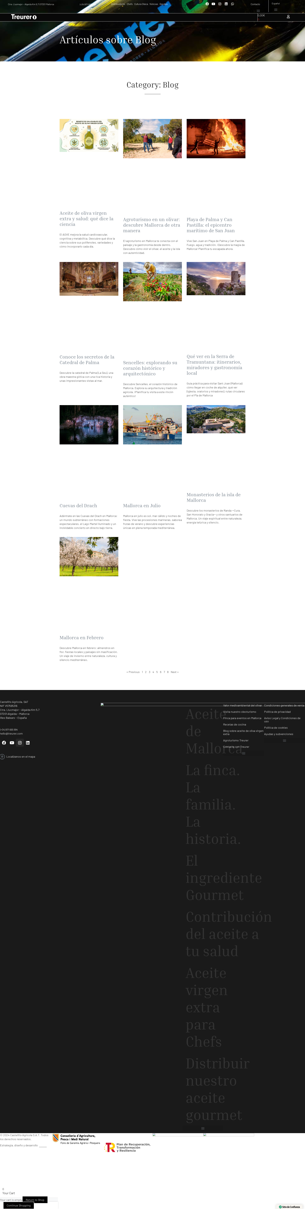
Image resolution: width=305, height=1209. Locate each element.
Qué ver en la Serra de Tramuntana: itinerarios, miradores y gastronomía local (214, 364)
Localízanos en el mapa (20, 756)
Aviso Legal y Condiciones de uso (282, 719)
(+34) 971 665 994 (88, 4)
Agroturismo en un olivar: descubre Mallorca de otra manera (151, 224)
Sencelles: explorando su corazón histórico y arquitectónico (150, 368)
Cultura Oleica (141, 4)
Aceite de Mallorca (204, 730)
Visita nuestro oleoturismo (239, 711)
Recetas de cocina (234, 724)
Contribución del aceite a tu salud (204, 933)
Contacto (255, 4)
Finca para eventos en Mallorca (242, 718)
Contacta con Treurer (236, 746)
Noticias (154, 4)
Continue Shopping (19, 1205)
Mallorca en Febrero (82, 637)
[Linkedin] (226, 4)
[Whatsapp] (232, 4)
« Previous (133, 672)
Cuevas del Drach (78, 505)
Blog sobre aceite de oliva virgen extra (243, 732)
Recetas (164, 4)
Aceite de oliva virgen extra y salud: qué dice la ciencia (86, 218)
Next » (175, 672)
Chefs (130, 4)
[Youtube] (213, 4)
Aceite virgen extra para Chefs (204, 1007)
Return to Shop (35, 1200)
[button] (258, 10)
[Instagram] (220, 4)
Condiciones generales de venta (284, 705)
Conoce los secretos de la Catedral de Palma (87, 359)
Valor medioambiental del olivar (242, 705)
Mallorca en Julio (142, 505)
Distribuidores (118, 4)
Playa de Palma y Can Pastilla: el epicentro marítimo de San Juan (211, 224)
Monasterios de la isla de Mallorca (214, 497)
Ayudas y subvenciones (278, 734)
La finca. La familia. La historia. (204, 804)
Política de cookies (276, 727)
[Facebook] (207, 4)
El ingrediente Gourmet (204, 877)
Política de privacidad (277, 711)
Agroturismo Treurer (235, 740)
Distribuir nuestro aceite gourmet (204, 1088)
